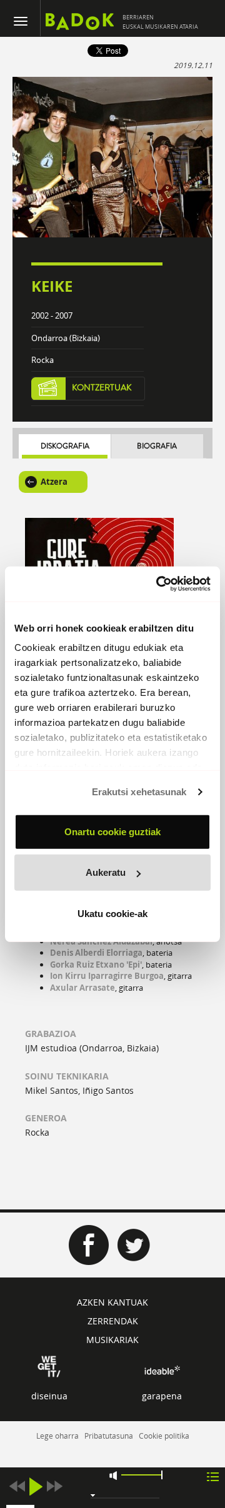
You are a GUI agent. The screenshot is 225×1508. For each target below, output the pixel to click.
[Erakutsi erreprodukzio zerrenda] (213, 1476)
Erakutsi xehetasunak (139, 791)
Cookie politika (164, 1436)
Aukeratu (106, 872)
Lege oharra (57, 1436)
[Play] (35, 1486)
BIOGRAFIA (157, 446)
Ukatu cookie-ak (113, 913)
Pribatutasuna (108, 1436)
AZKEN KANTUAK (112, 1302)
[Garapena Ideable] (162, 1370)
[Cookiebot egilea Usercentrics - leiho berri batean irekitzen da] (159, 584)
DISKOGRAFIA (65, 446)
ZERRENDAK (113, 1321)
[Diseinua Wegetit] (49, 1366)
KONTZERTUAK (102, 388)
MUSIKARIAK (112, 1340)
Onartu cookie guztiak (112, 831)
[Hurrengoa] (54, 1486)
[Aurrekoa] (17, 1486)
